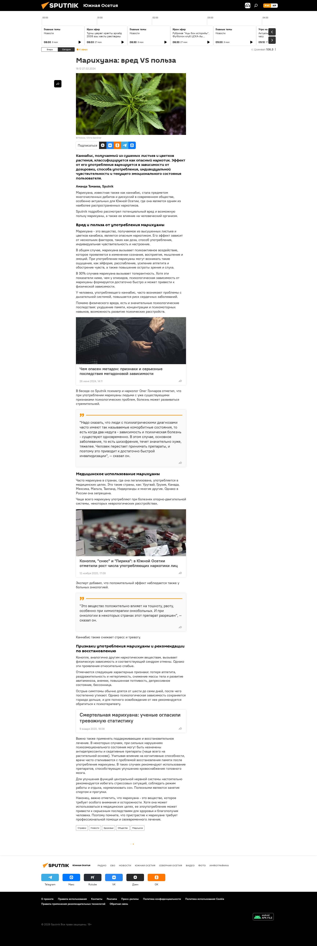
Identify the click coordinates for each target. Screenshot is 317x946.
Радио (102, 865)
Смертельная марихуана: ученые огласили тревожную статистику (130, 718)
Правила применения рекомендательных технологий (73, 903)
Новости (49, 33)
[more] (180, 380)
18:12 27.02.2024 (86, 68)
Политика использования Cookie (204, 899)
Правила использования (72, 899)
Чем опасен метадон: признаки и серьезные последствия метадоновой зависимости (121, 371)
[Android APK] (263, 917)
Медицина (137, 828)
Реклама (112, 899)
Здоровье (108, 828)
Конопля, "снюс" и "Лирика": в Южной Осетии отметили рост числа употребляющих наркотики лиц (129, 563)
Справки (82, 828)
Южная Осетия (145, 865)
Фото (202, 865)
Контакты (96, 899)
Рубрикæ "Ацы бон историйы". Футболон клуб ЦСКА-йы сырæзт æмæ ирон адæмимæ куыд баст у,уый (191, 38)
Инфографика (219, 865)
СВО (112, 865)
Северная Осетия (170, 865)
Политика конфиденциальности (162, 899)
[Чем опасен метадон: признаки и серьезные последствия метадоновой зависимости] (131, 340)
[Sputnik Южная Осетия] (61, 10)
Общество (123, 828)
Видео (190, 865)
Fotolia (81, 137)
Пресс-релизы (130, 899)
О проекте (47, 899)
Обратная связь (119, 903)
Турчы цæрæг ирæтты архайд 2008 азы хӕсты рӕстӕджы (104, 35)
